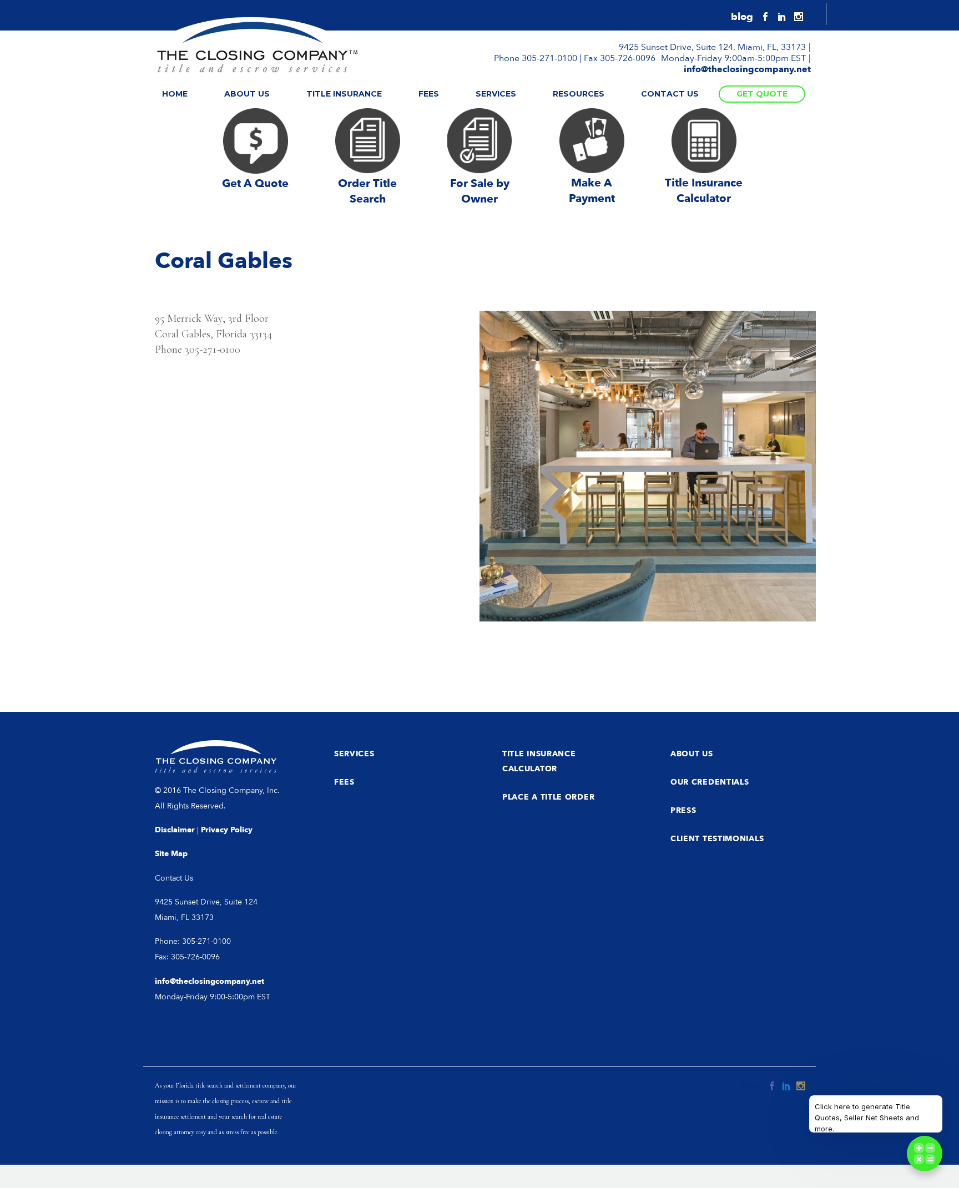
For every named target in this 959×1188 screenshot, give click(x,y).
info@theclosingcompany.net (747, 69)
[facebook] (765, 16)
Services (496, 94)
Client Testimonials (717, 838)
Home (175, 94)
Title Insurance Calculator (539, 761)
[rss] (742, 17)
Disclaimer (175, 830)
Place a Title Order (548, 797)
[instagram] (798, 16)
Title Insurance (344, 94)
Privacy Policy (227, 830)
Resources (578, 94)
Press (683, 810)
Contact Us (670, 94)
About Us (247, 94)
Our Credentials (709, 782)
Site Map (171, 853)
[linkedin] (782, 16)
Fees (428, 94)
